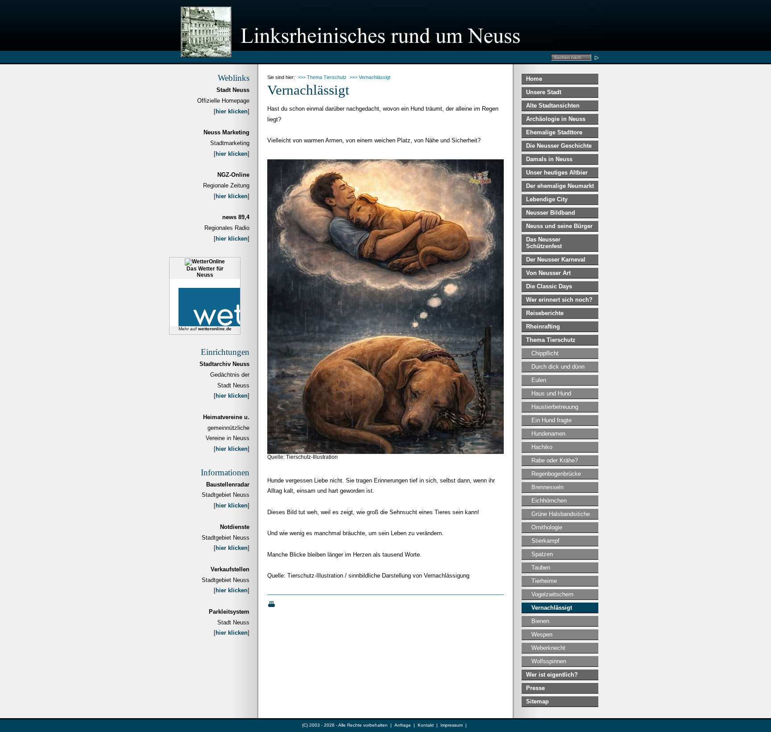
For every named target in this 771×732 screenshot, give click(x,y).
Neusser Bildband (550, 212)
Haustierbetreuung (554, 406)
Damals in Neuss (549, 159)
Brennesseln (547, 487)
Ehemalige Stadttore (554, 132)
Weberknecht (548, 648)
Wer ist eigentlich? (552, 674)
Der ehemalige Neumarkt (560, 186)
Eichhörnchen (549, 500)
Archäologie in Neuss (555, 119)
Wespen (541, 634)
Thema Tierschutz (551, 340)
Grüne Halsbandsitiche (560, 514)
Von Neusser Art (548, 273)
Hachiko (541, 447)
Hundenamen (548, 433)
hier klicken (232, 111)
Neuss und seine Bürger (559, 226)
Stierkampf (545, 540)
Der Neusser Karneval (555, 259)
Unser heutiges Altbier (557, 172)
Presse (535, 688)
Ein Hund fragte (551, 420)
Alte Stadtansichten (553, 105)
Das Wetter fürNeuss (205, 272)
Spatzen (542, 554)
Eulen (538, 380)
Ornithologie (546, 527)
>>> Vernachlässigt (369, 77)
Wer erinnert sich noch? (559, 299)
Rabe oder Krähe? (554, 460)
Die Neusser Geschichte (559, 145)
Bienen (540, 621)
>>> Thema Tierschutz (322, 77)
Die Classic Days (549, 286)
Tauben (540, 567)
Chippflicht (545, 353)
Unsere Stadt (543, 92)
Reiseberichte (545, 313)
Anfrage (402, 725)
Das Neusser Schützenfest (544, 243)
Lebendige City (547, 199)
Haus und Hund (551, 393)
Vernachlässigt (551, 607)
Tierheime (544, 581)
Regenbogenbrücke (556, 473)
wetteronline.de (215, 328)
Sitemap (537, 701)
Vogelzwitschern (552, 594)
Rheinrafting (543, 326)
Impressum (451, 725)
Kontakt (426, 725)
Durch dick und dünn (557, 366)
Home (534, 78)
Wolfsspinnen (548, 661)
